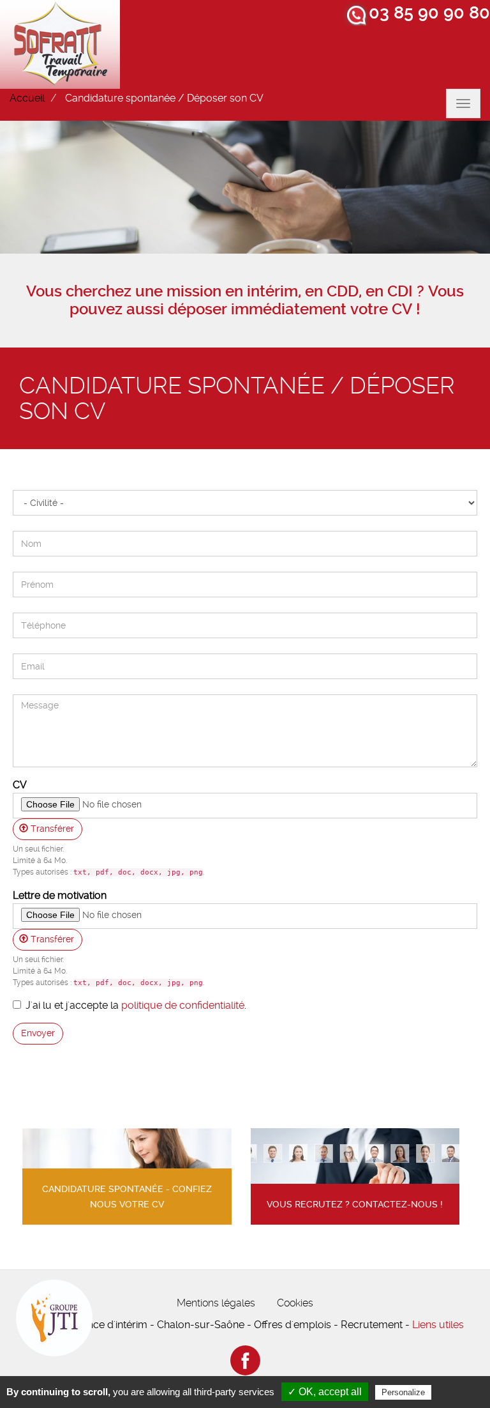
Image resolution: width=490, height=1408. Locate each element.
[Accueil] (60, 44)
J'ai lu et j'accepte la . (136, 1005)
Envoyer (38, 1033)
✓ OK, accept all (325, 1391)
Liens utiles (438, 1325)
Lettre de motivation (60, 895)
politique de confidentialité (182, 1005)
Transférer (51, 828)
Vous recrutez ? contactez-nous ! (355, 1204)
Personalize (403, 1392)
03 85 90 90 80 (429, 13)
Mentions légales (216, 1303)
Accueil (27, 98)
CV (20, 785)
